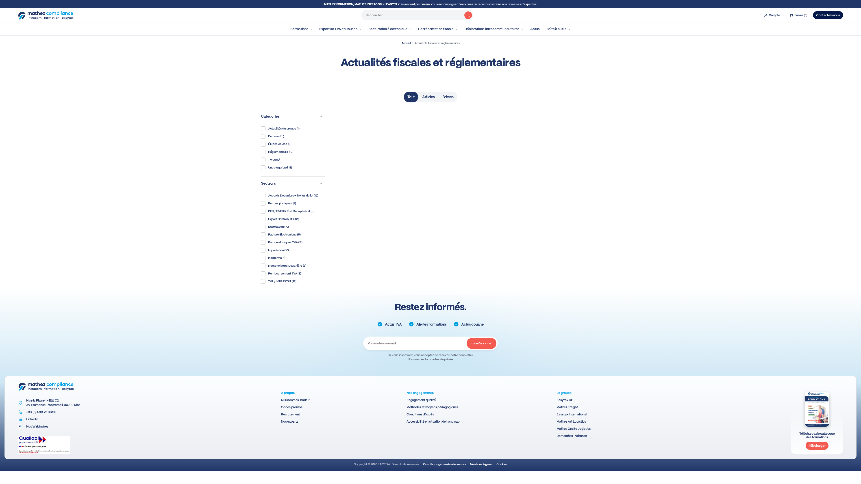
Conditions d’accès (420, 414)
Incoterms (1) (276, 258)
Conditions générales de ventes (444, 464)
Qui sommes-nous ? (295, 400)
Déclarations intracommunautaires (492, 29)
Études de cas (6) (279, 144)
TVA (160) (274, 160)
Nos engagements (420, 393)
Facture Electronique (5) (284, 234)
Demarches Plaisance (572, 436)
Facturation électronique (388, 29)
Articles (428, 97)
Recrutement (290, 414)
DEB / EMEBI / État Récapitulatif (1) (290, 211)
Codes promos (291, 407)
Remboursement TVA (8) (284, 273)
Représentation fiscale (435, 29)
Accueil (406, 43)
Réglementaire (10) (280, 152)
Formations (299, 29)
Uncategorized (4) (280, 167)
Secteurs (268, 183)
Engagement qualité (421, 400)
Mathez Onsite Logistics (574, 429)
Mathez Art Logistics (571, 421)
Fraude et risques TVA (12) (285, 242)
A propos (288, 393)
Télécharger (817, 446)
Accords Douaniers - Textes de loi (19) (293, 195)
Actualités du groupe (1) (283, 128)
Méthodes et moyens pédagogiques (432, 407)
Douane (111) (276, 136)
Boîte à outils (556, 29)
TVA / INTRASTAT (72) (282, 281)
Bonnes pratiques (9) (282, 203)
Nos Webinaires (37, 426)
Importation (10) (278, 250)
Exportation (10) (278, 227)
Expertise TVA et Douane (338, 29)
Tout (411, 97)
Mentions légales (481, 464)
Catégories (270, 116)
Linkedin (32, 419)
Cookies (501, 464)
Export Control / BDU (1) (283, 219)
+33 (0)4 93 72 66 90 (41, 412)
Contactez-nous (828, 15)
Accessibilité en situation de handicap (433, 421)
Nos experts (289, 421)
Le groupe (564, 393)
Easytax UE (565, 400)
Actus (535, 29)
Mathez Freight (567, 407)
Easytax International (572, 414)
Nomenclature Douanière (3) (287, 266)
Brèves (448, 97)
